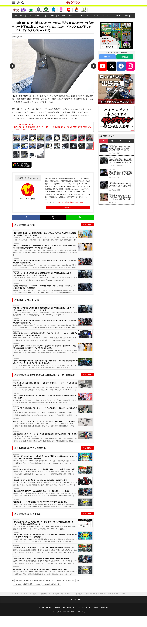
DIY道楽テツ (112, 202)
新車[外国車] (62, 16)
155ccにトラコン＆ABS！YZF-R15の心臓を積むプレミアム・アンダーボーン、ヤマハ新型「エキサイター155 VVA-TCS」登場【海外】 (45, 334)
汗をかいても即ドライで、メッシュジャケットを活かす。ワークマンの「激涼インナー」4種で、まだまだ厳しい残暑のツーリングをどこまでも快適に (44, 246)
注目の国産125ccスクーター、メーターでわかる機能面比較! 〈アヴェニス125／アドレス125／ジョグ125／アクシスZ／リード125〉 (45, 435)
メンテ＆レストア (107, 16)
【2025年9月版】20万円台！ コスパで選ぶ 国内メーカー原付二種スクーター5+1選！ (42, 491)
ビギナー (118, 16)
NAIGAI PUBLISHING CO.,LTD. (71, 612)
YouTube (60, 202)
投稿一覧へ (67, 207)
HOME (16, 594)
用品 (82, 16)
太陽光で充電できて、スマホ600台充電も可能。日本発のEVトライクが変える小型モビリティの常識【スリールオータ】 (120, 173)
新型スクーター (56, 584)
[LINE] (80, 217)
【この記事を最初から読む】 (52, 126)
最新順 (22, 16)
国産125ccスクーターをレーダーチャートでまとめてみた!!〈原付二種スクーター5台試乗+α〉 (45, 421)
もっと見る (87, 224)
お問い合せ (104, 607)
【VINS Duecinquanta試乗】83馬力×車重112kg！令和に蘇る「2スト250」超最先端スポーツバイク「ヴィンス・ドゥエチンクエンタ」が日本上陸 (45, 362)
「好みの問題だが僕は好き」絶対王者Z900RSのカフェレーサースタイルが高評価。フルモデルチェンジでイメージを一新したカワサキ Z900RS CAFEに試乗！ (120, 185)
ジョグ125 (60, 580)
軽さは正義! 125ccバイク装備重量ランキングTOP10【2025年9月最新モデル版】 (40, 502)
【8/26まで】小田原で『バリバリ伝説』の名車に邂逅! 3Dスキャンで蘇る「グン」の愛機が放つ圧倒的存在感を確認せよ (45, 261)
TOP (15, 16)
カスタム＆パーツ (92, 16)
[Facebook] (26, 217)
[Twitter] (53, 217)
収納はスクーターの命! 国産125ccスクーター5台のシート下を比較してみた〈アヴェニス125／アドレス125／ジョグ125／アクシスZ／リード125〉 (84, 594)
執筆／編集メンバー (69, 607)
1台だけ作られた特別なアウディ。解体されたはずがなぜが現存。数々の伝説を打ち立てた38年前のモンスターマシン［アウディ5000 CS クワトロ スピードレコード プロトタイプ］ (120, 160)
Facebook (70, 202)
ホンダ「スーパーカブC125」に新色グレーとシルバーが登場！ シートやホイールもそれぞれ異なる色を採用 (45, 384)
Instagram (79, 202)
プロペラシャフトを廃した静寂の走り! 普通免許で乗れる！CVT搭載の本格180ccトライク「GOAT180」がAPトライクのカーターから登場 (43, 274)
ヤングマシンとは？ (45, 607)
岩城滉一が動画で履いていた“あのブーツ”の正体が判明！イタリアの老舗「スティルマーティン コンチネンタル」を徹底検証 (45, 287)
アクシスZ (79, 580)
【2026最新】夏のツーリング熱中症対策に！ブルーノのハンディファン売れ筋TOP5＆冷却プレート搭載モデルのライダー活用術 (44, 234)
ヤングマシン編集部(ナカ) (116, 165)
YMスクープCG (39, 16)
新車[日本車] (51, 16)
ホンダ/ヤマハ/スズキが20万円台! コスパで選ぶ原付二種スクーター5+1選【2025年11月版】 (44, 469)
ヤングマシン (70, 580)
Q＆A (126, 16)
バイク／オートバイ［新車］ (29, 594)
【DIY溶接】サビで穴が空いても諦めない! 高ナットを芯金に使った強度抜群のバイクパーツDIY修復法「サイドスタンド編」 (120, 197)
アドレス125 (17, 584)
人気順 (29, 16)
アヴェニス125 (50, 580)
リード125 (45, 584)
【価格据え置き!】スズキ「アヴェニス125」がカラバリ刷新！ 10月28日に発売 (40, 480)
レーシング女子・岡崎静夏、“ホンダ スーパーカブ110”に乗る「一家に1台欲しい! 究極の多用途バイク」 (45, 409)
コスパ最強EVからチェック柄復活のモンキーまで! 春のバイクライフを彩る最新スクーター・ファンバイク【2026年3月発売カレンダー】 (44, 523)
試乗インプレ (73, 16)
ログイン (107, 57)
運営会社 (96, 607)
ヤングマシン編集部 (114, 153)
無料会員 (125, 57)
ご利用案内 (56, 607)
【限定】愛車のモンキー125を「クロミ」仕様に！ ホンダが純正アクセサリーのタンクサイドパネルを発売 (44, 396)
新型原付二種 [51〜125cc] (31, 584)
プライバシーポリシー (84, 607)
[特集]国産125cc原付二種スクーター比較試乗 (29, 580)
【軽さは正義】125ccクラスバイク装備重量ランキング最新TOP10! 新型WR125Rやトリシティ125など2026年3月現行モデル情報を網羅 (45, 457)
